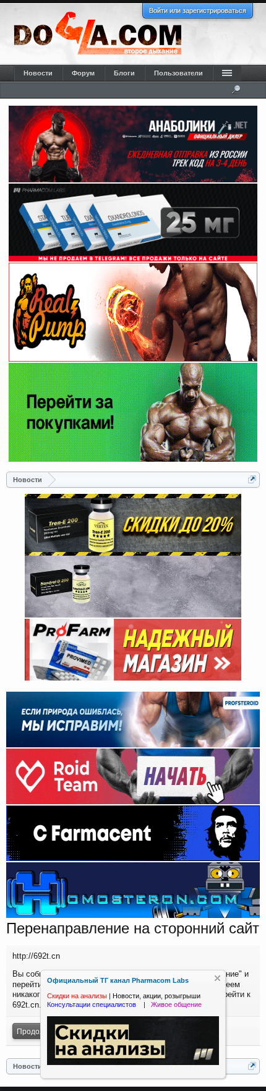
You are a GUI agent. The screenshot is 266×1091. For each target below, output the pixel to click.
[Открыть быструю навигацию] (252, 479)
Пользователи (178, 73)
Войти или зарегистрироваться (197, 10)
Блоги (124, 73)
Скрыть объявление (217, 978)
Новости (38, 73)
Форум (83, 73)
